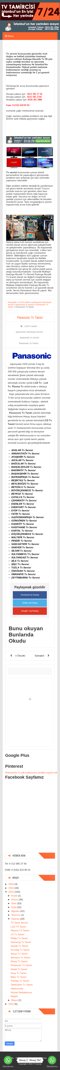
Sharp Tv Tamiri (19, 961)
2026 (11, 884)
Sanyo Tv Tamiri (19, 953)
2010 (11, 1004)
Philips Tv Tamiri (19, 938)
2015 (11, 891)
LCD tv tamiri (30, 326)
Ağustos (15, 911)
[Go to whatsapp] (8, 1060)
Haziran (15, 918)
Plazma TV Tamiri (20, 930)
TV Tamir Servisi (19, 922)
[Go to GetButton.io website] (8, 1066)
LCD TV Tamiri (18, 926)
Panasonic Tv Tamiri (28, 343)
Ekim (14, 903)
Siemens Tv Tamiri (20, 957)
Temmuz (16, 915)
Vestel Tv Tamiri (19, 969)
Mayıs (14, 1000)
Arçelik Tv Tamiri (19, 946)
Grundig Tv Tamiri (20, 949)
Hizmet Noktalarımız (21, 992)
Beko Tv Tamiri (18, 977)
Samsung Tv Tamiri (21, 942)
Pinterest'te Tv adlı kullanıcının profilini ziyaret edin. (32, 772)
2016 (11, 888)
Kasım (15, 899)
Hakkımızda (17, 988)
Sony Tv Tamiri (18, 973)
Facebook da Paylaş (30, 595)
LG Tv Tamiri (17, 934)
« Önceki (20, 655)
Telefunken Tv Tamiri (21, 984)
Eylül (14, 907)
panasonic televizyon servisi (29, 332)
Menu (10, 36)
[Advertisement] (30, 820)
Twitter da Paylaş (30, 603)
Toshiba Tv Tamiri (20, 980)
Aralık (14, 895)
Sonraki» (39, 655)
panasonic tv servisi (29, 337)
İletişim (14, 996)
